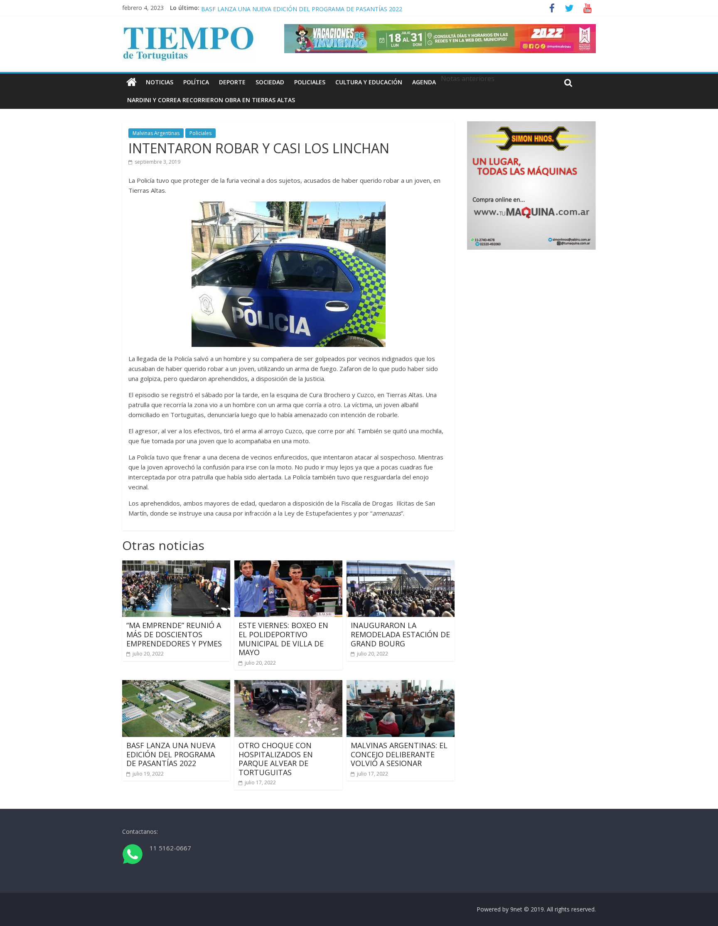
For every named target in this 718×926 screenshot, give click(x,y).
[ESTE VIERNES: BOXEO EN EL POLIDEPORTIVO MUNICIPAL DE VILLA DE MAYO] (288, 565)
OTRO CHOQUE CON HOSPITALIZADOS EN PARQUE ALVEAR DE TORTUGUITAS (276, 758)
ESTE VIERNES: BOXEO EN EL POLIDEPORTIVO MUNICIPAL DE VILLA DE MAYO (283, 638)
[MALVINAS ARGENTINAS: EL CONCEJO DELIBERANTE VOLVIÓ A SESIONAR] (401, 685)
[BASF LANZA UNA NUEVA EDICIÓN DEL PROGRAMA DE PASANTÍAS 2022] (176, 685)
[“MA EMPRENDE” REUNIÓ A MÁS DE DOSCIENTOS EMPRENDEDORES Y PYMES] (176, 565)
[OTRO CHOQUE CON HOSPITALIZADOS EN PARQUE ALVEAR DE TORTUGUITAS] (288, 685)
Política (196, 82)
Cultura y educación (368, 82)
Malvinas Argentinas (156, 133)
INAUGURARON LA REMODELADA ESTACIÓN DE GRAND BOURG (290, 8)
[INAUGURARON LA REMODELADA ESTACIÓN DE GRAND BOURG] (401, 565)
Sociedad (270, 82)
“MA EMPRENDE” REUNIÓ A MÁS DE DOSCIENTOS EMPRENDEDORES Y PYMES (174, 634)
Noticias (159, 82)
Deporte (232, 82)
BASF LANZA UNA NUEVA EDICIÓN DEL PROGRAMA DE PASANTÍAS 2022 (170, 754)
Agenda (424, 82)
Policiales (309, 82)
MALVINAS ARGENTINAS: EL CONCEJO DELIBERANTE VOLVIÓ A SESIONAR (399, 754)
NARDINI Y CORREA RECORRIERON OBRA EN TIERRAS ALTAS (211, 100)
